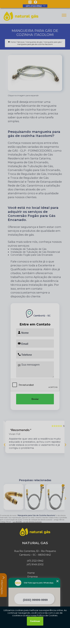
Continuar (35, 621)
